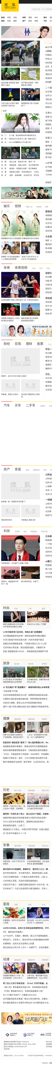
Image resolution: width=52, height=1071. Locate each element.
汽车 (7, 405)
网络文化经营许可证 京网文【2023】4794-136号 (20, 1044)
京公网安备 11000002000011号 (16, 1046)
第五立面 (13, 162)
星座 (6, 904)
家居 (36, 21)
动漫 (6, 959)
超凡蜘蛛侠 (33, 168)
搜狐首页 (10, 6)
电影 (46, 207)
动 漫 (4, 172)
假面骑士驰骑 (14, 172)
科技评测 (44, 531)
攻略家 (44, 664)
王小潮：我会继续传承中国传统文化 (22, 135)
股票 (40, 344)
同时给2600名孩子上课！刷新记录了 (23, 139)
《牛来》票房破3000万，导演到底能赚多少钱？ (23, 991)
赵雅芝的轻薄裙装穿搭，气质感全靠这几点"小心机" (25, 644)
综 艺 (4, 175)
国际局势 (17, 846)
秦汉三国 (17, 790)
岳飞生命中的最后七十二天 (14, 833)
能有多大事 (22, 162)
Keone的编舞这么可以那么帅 (20, 142)
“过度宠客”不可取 (10, 691)
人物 (29, 609)
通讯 (25, 531)
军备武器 (31, 846)
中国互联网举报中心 (13, 1034)
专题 (15, 17)
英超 (30, 17)
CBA (41, 268)
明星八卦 (29, 207)
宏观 (9, 21)
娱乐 (7, 206)
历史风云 (45, 846)
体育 (7, 268)
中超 (48, 268)
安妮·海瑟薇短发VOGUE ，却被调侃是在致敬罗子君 (25, 651)
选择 (11, 175)
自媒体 (42, 406)
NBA (36, 17)
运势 (29, 905)
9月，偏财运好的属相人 (13, 932)
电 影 (4, 168)
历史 (6, 790)
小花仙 (36, 172)
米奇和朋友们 (27, 172)
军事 (9, 17)
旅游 (6, 663)
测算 (16, 905)
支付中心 (45, 1063)
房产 (7, 469)
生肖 (43, 905)
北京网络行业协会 (48, 1034)
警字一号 (32, 162)
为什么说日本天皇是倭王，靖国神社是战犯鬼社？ (24, 822)
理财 (15, 21)
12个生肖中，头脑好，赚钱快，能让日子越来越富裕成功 (27, 936)
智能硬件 (33, 531)
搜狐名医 (31, 719)
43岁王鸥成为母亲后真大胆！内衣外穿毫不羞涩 (23, 640)
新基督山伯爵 (21, 168)
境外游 (30, 664)
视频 (18, 206)
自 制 (4, 165)
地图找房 (36, 470)
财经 (7, 344)
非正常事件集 (34, 165)
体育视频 (21, 268)
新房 (30, 21)
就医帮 (44, 719)
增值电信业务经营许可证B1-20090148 (16, 1042)
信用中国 (7, 1049)
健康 (6, 718)
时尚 (6, 608)
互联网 (17, 531)
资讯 (45, 470)
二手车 (30, 405)
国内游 (16, 664)
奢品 (43, 609)
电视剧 (38, 207)
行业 (50, 344)
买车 (18, 405)
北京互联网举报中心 (30, 1034)
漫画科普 (31, 960)
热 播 (4, 162)
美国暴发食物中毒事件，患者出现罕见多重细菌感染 (25, 746)
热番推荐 (45, 960)
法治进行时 (27, 175)
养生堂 (36, 175)
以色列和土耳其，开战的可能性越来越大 (20, 881)
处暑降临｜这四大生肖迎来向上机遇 (18, 944)
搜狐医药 (17, 719)
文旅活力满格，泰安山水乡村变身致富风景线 (22, 703)
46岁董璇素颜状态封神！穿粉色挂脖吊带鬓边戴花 (24, 636)
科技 (7, 531)
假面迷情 (13, 165)
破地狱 (12, 168)
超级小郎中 (22, 165)
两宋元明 (45, 790)
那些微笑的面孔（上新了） (14, 826)
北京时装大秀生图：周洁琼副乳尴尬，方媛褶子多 (24, 648)
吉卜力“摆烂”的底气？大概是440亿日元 (20, 995)
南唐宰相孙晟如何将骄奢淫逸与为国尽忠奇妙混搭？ (25, 818)
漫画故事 (17, 960)
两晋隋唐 (31, 790)
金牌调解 (18, 175)
